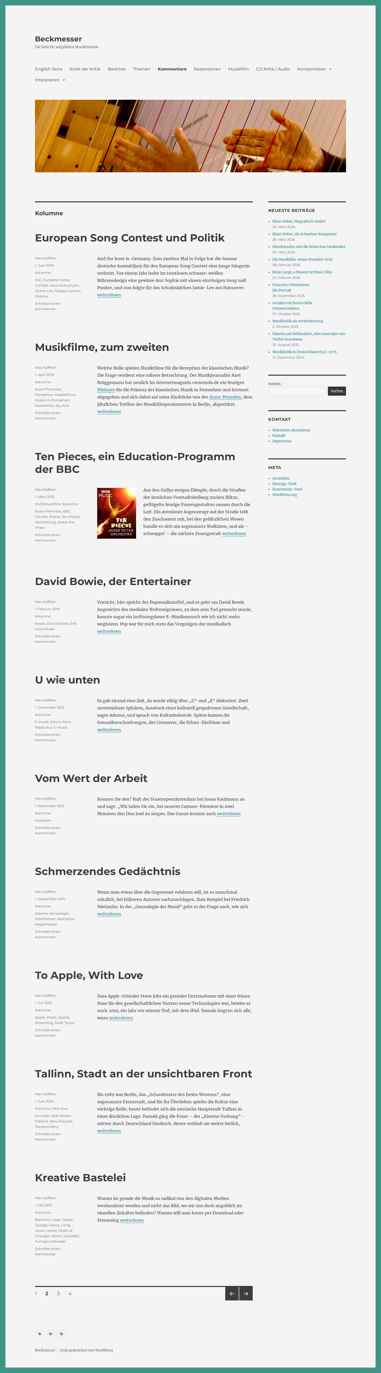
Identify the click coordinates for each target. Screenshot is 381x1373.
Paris (66, 722)
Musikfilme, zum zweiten (102, 347)
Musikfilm (238, 69)
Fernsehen (44, 395)
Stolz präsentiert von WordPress (86, 1350)
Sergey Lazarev (67, 291)
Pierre (57, 1236)
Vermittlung (45, 522)
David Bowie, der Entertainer (113, 581)
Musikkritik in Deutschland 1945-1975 (304, 352)
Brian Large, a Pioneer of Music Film (302, 272)
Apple (40, 1017)
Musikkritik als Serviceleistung (297, 321)
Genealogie (59, 913)
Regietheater (46, 924)
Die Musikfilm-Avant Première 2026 (302, 259)
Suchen (274, 384)
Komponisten (311, 69)
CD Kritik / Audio (273, 69)
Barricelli (42, 1220)
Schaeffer (71, 1236)
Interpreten (47, 79)
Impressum (282, 441)
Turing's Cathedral (50, 1241)
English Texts (48, 69)
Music (52, 1017)
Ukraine (41, 296)
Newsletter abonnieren (291, 430)
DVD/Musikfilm (48, 504)
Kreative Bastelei (80, 1177)
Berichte (117, 69)
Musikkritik (44, 405)
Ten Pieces (70, 517)
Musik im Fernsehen (52, 400)
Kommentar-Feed (287, 489)
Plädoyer (106, 389)
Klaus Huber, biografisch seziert (299, 221)
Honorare (43, 820)
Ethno (55, 722)
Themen (142, 69)
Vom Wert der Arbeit (91, 778)
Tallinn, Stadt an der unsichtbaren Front (143, 1073)
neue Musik (45, 629)
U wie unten (67, 679)
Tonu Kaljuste (61, 1121)
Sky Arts (62, 405)
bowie (40, 623)
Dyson (67, 1220)
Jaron (40, 1230)
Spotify (64, 1017)
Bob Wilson (61, 1116)
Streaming (44, 1023)
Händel (41, 517)
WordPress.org (284, 495)
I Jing (65, 1225)
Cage (56, 1220)
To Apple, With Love (89, 975)
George (41, 1225)
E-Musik (42, 722)
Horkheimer (45, 919)
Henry (54, 1225)
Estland (41, 1121)
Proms (54, 517)
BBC (66, 511)
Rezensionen (207, 69)
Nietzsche (65, 919)
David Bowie (57, 623)
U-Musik (61, 727)
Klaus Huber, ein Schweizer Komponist (304, 234)
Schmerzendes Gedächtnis (107, 871)
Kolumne (43, 273)
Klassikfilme (65, 395)
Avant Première (225, 397)
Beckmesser (58, 38)
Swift (59, 1023)
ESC (38, 280)
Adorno (41, 913)
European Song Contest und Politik (130, 237)
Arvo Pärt (42, 1116)
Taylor (70, 1023)
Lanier (51, 1230)
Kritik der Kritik (85, 69)
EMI (73, 623)
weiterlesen (109, 294)
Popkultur (43, 727)
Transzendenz (47, 1127)
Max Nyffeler (45, 258)
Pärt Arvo (60, 1108)
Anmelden (281, 478)
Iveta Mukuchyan (64, 285)
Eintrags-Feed (284, 484)
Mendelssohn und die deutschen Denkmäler (308, 247)
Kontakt (279, 435)
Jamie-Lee (44, 291)
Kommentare (172, 69)
